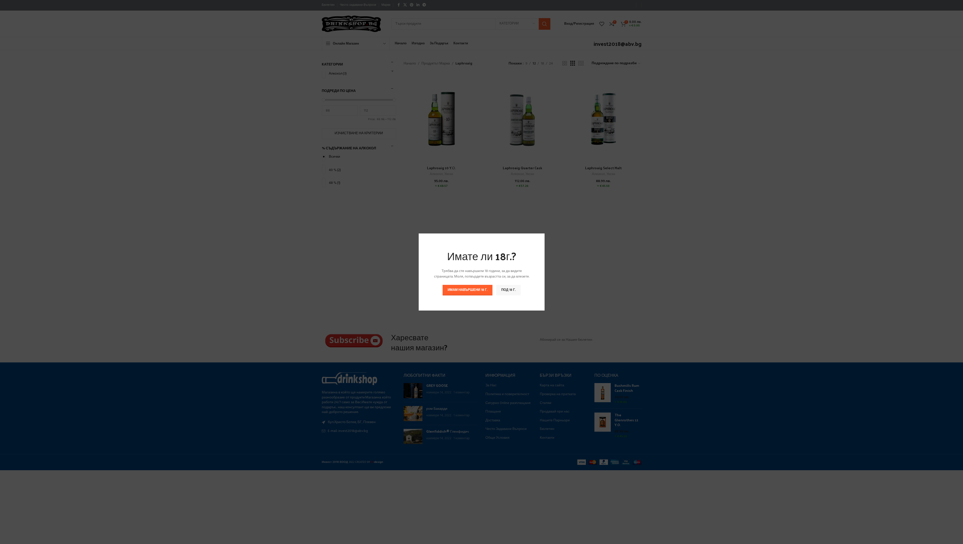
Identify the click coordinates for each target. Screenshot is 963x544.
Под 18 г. (508, 290)
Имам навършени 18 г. (467, 290)
